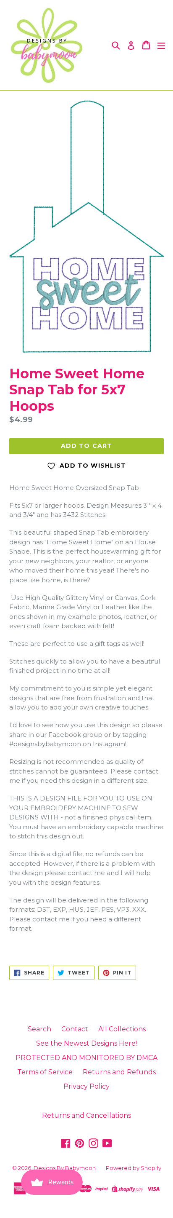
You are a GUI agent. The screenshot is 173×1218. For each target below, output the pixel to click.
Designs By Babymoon (65, 1167)
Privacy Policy (86, 1086)
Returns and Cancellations (86, 1115)
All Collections (122, 1029)
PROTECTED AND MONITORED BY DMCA (86, 1058)
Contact (74, 1029)
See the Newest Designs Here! (86, 1043)
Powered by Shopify (133, 1167)
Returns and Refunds (119, 1072)
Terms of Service (45, 1072)
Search (39, 1029)
